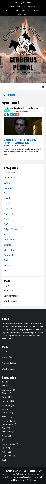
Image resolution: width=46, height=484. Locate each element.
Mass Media (9, 213)
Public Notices (11, 239)
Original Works (10, 229)
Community (9, 172)
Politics (7, 234)
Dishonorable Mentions (26, 5)
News (6, 219)
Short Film (9, 250)
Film (6, 111)
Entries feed (9, 290)
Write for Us (26, 10)
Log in (6, 285)
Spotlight (8, 255)
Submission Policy (12, 10)
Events (7, 182)
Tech (6, 260)
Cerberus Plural (23, 63)
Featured (8, 188)
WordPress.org (10, 301)
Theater (7, 265)
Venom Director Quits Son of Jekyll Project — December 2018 (21, 141)
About (12, 5)
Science (7, 244)
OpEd (6, 224)
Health (7, 198)
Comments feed (11, 295)
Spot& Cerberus (12, 145)
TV (5, 270)
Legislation (9, 208)
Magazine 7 (19, 480)
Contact (37, 10)
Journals (8, 203)
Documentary (10, 177)
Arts (4, 382)
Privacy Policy (23, 14)
